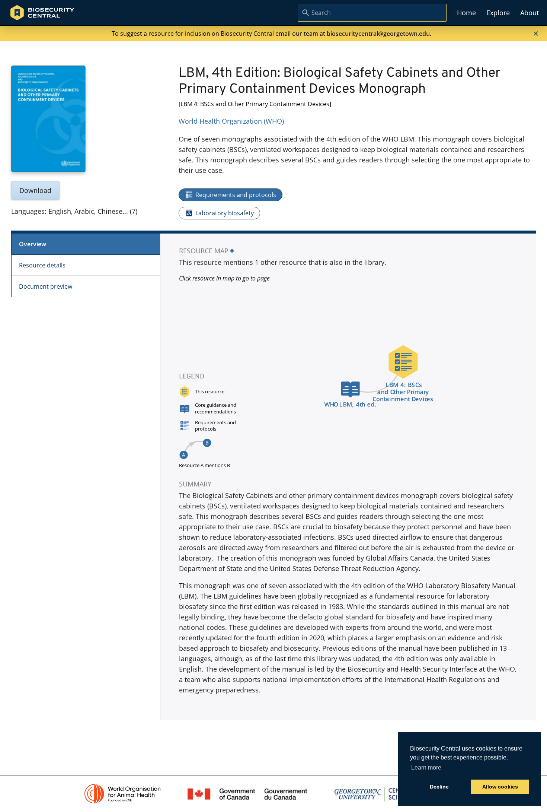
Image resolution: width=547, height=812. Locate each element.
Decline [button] (439, 787)
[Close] (536, 33)
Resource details (42, 265)
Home (466, 12)
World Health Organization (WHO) (231, 121)
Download (35, 190)
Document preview (45, 286)
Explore (498, 12)
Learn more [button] (426, 767)
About (529, 12)
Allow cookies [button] (500, 787)
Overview (32, 244)
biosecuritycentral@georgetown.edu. (379, 33)
